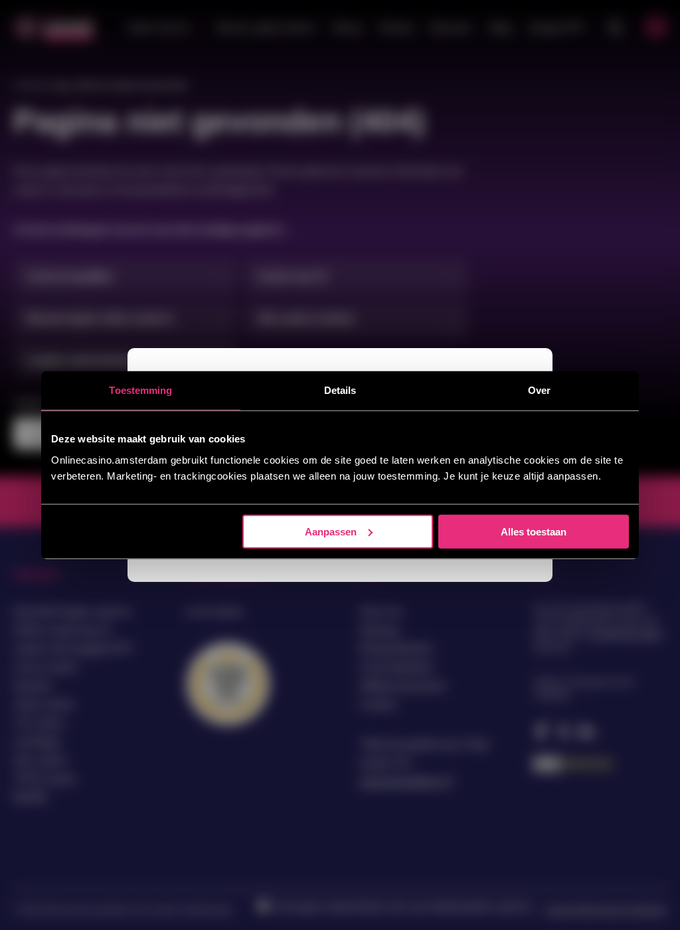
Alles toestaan (533, 531)
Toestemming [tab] (140, 390)
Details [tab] (340, 390)
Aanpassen (331, 531)
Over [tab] (539, 390)
